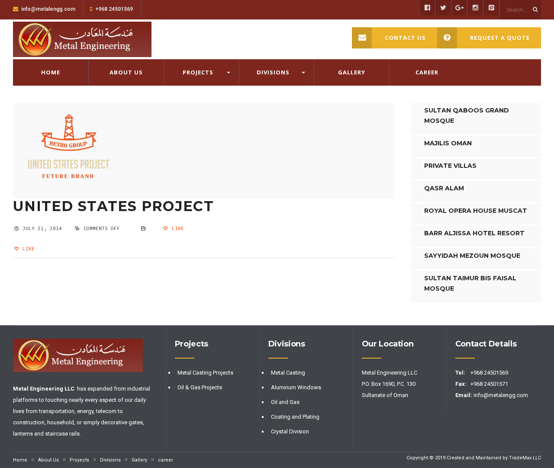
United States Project (113, 206)
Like (176, 228)
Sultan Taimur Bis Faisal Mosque (470, 283)
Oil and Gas (285, 402)
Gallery (351, 72)
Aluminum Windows (296, 387)
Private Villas (450, 166)
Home (50, 72)
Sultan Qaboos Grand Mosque (466, 115)
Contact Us (405, 38)
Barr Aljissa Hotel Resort (474, 233)
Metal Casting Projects (205, 372)
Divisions (273, 72)
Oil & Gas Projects (199, 387)
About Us (126, 72)
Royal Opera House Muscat (475, 211)
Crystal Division (290, 431)
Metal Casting (288, 372)
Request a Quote (500, 38)
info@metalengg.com (501, 395)
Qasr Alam (444, 188)
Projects (198, 72)
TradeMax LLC (525, 458)
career (427, 72)
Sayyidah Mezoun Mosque (472, 256)
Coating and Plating (295, 417)
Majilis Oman (448, 143)
